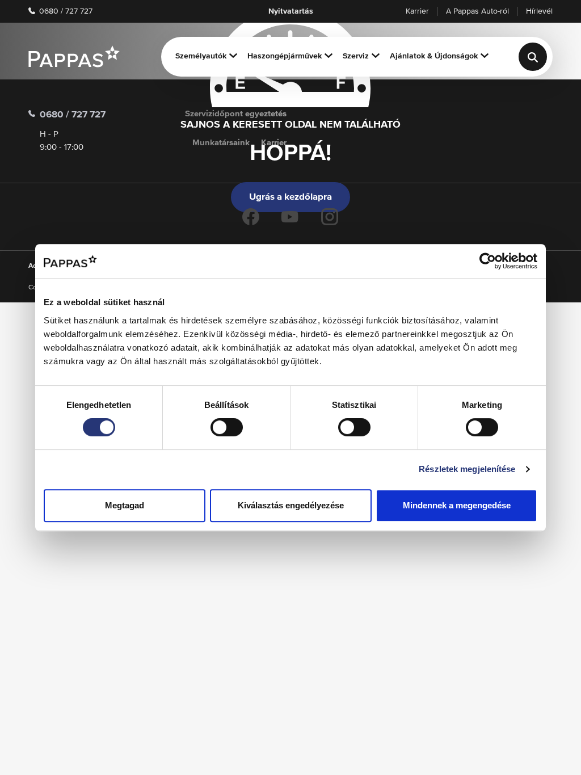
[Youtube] (290, 216)
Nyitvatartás (290, 11)
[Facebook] (250, 216)
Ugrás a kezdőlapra (290, 197)
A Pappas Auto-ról (477, 11)
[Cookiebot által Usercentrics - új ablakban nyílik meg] (487, 260)
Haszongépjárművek (284, 56)
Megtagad (124, 505)
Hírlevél (539, 11)
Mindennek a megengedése (457, 505)
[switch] (226, 427)
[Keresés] (533, 57)
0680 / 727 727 (64, 11)
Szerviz (356, 56)
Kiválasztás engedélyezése (291, 505)
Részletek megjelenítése (467, 469)
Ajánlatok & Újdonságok (434, 56)
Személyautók (200, 56)
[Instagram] (330, 216)
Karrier (417, 11)
